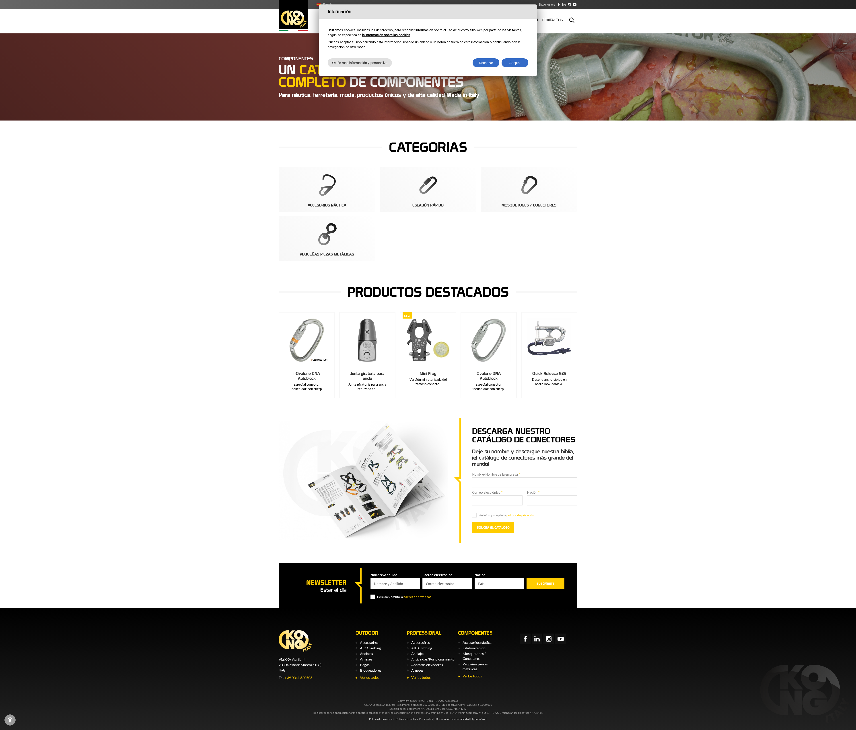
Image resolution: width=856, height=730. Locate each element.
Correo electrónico (487, 492)
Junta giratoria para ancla (367, 376)
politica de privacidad (520, 515)
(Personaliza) (426, 719)
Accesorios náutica (477, 642)
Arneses (366, 659)
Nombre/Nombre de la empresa (496, 474)
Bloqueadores (370, 670)
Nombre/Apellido (383, 575)
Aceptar (515, 63)
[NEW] (428, 340)
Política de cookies (407, 719)
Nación (533, 492)
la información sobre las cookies (386, 35)
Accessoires (369, 642)
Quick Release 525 (549, 373)
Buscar (571, 20)
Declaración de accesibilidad (453, 719)
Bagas (365, 665)
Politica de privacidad (381, 719)
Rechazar (486, 63)
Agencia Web (479, 719)
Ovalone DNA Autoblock (489, 376)
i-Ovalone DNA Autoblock (307, 376)
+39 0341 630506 (298, 677)
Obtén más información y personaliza (359, 63)
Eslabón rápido (474, 648)
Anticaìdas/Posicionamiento (433, 659)
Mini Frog (428, 373)
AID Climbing (370, 648)
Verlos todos (369, 677)
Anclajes (366, 653)
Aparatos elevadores (427, 665)
